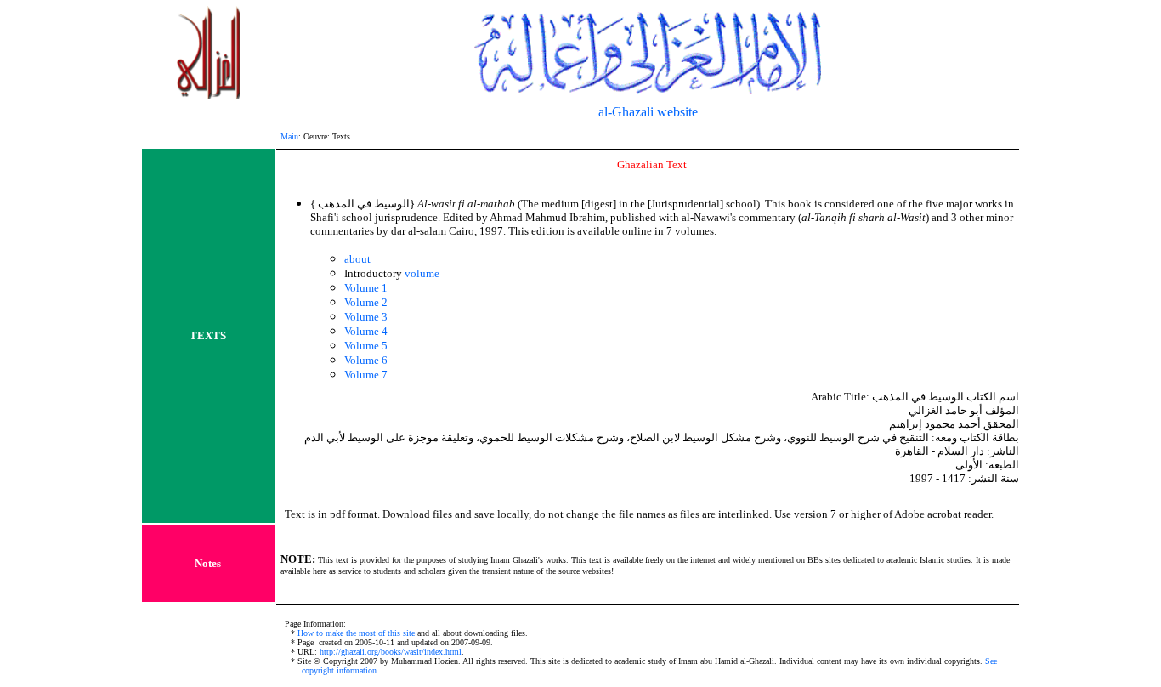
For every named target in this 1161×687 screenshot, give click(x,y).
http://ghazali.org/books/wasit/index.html (391, 651)
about (357, 259)
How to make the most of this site (356, 633)
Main (289, 136)
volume (422, 273)
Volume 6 (366, 360)
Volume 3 (366, 316)
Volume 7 (366, 374)
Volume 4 (366, 331)
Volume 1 (366, 287)
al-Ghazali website (648, 112)
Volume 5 (366, 345)
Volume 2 (366, 302)
